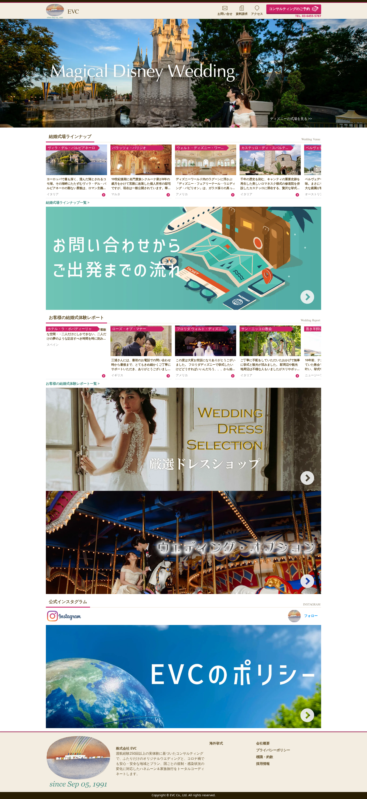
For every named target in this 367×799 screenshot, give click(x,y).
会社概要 (263, 743)
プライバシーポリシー (273, 750)
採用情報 (263, 763)
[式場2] (191, 125)
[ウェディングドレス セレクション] (168, 125)
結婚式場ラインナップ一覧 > (67, 202)
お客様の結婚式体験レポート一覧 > (73, 383)
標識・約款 (264, 756)
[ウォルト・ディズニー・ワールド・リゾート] (176, 125)
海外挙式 (216, 743)
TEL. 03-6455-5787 (308, 16)
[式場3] (199, 125)
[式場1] (183, 125)
